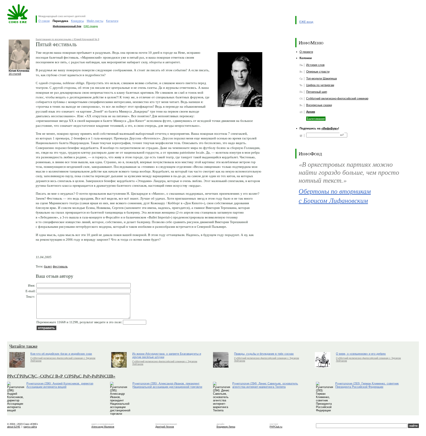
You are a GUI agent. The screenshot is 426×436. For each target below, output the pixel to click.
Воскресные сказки (319, 105)
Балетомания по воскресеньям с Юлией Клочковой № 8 (67, 39)
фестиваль (60, 266)
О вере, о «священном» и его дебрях (361, 353)
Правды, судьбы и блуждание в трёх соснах (264, 353)
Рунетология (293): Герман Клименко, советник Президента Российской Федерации (367, 385)
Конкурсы (77, 21)
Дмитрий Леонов (164, 426)
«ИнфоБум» (329, 128)
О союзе (44, 21)
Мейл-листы (95, 21)
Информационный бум (67, 26)
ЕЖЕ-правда (91, 26)
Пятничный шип (316, 91)
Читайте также (23, 346)
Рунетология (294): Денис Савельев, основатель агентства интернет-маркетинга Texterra (265, 385)
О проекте (306, 52)
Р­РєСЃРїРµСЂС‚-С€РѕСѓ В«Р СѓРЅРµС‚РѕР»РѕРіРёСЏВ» (61, 376)
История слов (315, 65)
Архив (310, 111)
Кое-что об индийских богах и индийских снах (61, 353)
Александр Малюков (102, 426)
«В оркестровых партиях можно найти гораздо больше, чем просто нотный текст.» (349, 172)
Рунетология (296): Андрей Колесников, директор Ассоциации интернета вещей (59, 385)
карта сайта (30, 426)
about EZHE (13, 426)
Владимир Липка (226, 426)
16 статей (15, 73)
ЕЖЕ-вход (306, 22)
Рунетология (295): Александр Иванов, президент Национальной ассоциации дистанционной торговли (167, 385)
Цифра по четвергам (320, 85)
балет (48, 266)
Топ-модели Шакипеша (321, 78)
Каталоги (112, 21)
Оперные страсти (317, 71)
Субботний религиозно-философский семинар (337, 98)
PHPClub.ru (276, 426)
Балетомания (316, 118)
